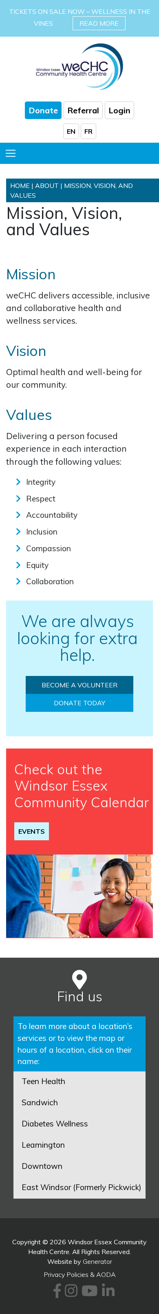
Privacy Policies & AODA (80, 1274)
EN (71, 131)
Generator (97, 1261)
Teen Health (43, 1081)
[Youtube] (88, 1294)
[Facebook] (56, 1294)
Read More (99, 23)
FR (88, 131)
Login (119, 110)
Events (31, 831)
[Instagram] (69, 1294)
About (47, 185)
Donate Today (79, 703)
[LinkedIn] (107, 1294)
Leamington (43, 1145)
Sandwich (40, 1102)
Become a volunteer (79, 685)
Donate (43, 110)
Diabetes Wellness (55, 1123)
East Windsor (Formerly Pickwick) (81, 1187)
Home (20, 185)
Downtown (42, 1166)
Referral (83, 110)
